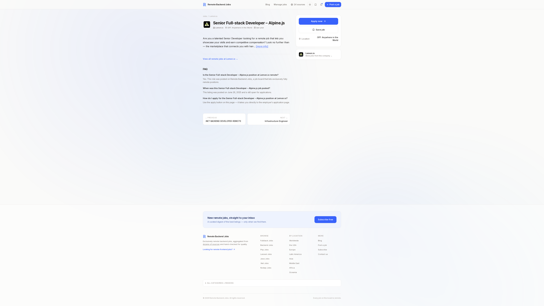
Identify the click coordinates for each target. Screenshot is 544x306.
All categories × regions (220, 283)
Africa (292, 268)
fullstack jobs (266, 240)
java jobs (264, 259)
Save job (320, 29)
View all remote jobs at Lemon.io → (220, 59)
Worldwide (294, 240)
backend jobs (266, 245)
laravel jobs (266, 254)
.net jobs (264, 263)
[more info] (262, 46)
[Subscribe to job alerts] (321, 4)
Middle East (294, 263)
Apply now (316, 21)
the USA (292, 245)
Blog (267, 4)
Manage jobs (280, 4)
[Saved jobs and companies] (315, 4)
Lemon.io (213, 16)
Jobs (205, 16)
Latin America (295, 254)
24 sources (299, 4)
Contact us (323, 254)
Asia (291, 259)
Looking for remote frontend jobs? (218, 249)
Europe (292, 249)
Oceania (293, 272)
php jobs (264, 249)
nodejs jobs (265, 268)
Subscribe (322, 249)
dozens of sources (211, 244)
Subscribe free (325, 219)
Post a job (322, 245)
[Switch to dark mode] (309, 4)
